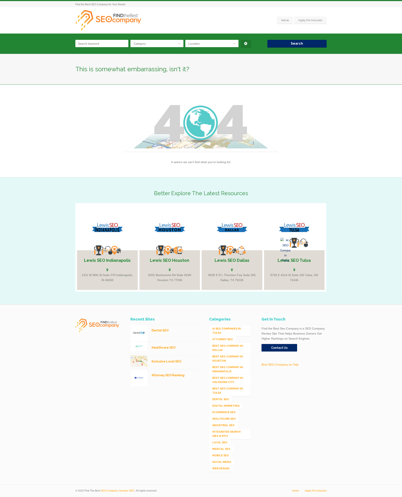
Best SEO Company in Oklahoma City (227, 380)
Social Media (221, 462)
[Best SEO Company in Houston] (161, 250)
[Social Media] (241, 250)
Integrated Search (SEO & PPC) (226, 433)
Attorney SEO (222, 339)
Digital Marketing (226, 405)
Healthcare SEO (224, 418)
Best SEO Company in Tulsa (227, 390)
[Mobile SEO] (178, 250)
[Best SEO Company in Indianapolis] (99, 250)
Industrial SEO (223, 425)
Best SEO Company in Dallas (227, 348)
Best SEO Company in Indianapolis (227, 369)
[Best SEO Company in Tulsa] (294, 243)
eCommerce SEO (224, 412)
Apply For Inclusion (310, 20)
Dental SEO (220, 399)
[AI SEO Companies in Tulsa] (285, 250)
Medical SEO (221, 449)
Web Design (220, 468)
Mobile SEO (220, 455)
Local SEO (219, 442)
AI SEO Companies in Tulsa (226, 330)
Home (285, 20)
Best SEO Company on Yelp (280, 364)
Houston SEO (126, 490)
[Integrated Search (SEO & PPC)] (107, 250)
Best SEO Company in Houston (227, 358)
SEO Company (109, 490)
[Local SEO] (116, 250)
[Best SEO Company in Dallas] (223, 250)
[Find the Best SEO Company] (108, 20)
